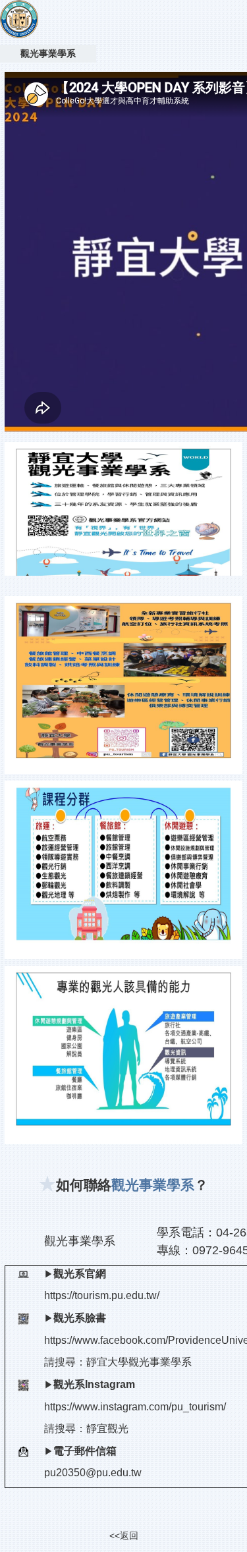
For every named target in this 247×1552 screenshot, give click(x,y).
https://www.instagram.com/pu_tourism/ (135, 1406)
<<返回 (123, 1535)
